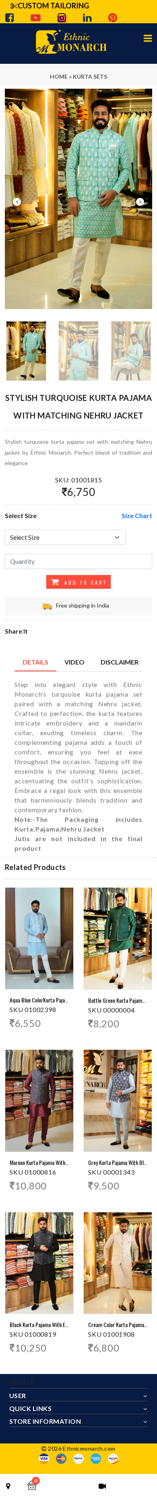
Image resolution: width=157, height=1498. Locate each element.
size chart (137, 515)
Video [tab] (74, 662)
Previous (17, 202)
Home (59, 76)
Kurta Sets (90, 76)
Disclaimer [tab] (119, 662)
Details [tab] (35, 662)
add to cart (84, 582)
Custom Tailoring (53, 5)
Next (140, 202)
